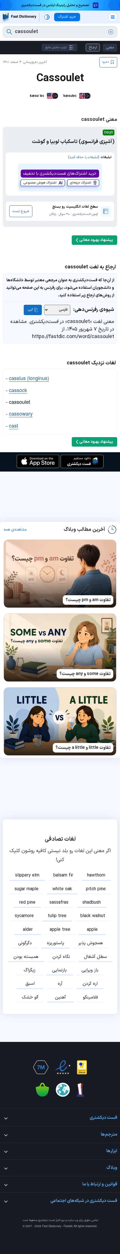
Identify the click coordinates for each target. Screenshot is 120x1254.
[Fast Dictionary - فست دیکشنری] (19, 17)
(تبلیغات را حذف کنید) (83, 157)
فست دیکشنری (46, 1220)
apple (92, 929)
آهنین (60, 997)
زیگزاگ (29, 970)
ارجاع (93, 47)
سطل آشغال (95, 956)
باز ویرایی (90, 970)
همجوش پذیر (90, 943)
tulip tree (57, 916)
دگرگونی (25, 943)
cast (13, 425)
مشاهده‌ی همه (15, 530)
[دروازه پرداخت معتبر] (82, 1067)
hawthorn (96, 875)
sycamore (24, 916)
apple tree (60, 929)
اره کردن (90, 983)
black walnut (92, 916)
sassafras (58, 902)
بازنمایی (59, 970)
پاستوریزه (55, 943)
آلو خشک (30, 997)
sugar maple (27, 889)
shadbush (91, 902)
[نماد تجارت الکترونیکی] (62, 1067)
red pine (27, 902)
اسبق (30, 983)
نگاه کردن (61, 956)
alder (28, 929)
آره (60, 983)
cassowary (21, 413)
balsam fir (63, 875)
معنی (110, 47)
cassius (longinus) (29, 377)
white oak (62, 889)
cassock (18, 389)
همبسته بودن (26, 956)
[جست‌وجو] (9, 31)
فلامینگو (90, 997)
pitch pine (96, 889)
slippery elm (27, 875)
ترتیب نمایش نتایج (55, 47)
